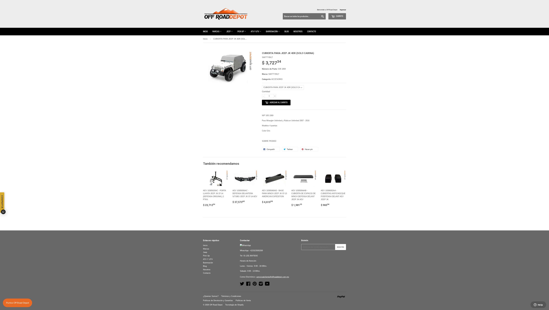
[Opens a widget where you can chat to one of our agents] (538, 305)
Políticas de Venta (243, 300)
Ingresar (343, 10)
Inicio (205, 31)
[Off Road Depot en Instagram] (261, 285)
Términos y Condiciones (231, 296)
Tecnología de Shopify (234, 305)
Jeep (228, 31)
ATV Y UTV (255, 31)
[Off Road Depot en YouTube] (267, 285)
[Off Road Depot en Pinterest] (254, 285)
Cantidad (266, 91)
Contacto (311, 31)
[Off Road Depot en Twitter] (242, 285)
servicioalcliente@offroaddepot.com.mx (272, 277)
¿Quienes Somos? (210, 296)
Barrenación (272, 31)
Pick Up (240, 31)
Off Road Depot (216, 305)
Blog (287, 31)
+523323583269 (256, 250)
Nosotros (298, 31)
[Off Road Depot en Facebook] (248, 285)
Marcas (216, 31)
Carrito (339, 16)
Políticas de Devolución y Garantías (218, 300)
